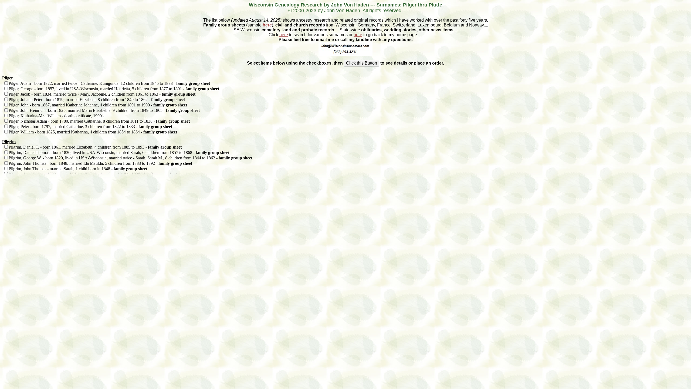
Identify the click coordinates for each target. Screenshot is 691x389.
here (267, 25)
